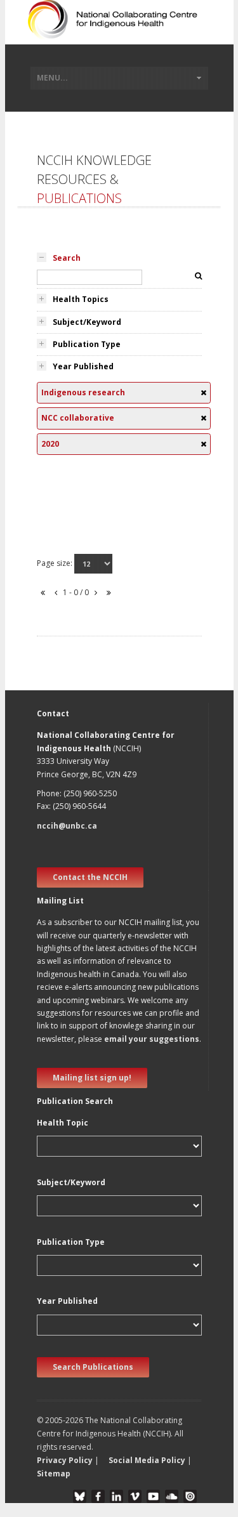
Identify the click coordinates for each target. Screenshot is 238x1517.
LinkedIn (116, 1496)
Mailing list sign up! (92, 1077)
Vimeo (135, 1496)
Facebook (98, 1496)
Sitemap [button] (53, 1473)
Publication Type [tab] (87, 344)
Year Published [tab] (83, 366)
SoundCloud (171, 1496)
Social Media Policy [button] (147, 1460)
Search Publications (93, 1367)
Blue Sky (79, 1496)
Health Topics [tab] (81, 299)
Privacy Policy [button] (65, 1460)
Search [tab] (67, 258)
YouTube (153, 1496)
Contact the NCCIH (90, 877)
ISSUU (190, 1496)
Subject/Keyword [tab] (87, 322)
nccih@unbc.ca (67, 825)
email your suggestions (151, 1039)
